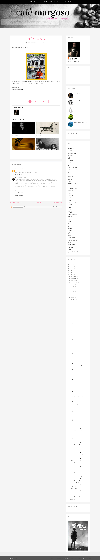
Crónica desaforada (75, 311)
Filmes (69, 193)
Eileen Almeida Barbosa (20, 169)
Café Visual (76, 108)
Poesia (69, 233)
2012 (71, 266)
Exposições (70, 192)
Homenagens (71, 199)
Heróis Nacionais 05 (75, 444)
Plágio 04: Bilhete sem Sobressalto (79, 431)
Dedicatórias (71, 178)
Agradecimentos (72, 150)
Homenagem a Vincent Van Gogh (78, 407)
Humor (69, 200)
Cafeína (36, 1)
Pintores (70, 228)
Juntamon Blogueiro (75, 417)
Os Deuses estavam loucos (77, 337)
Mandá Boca (71, 212)
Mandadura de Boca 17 (76, 359)
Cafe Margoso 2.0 (32, 42)
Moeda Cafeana (71, 218)
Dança (69, 172)
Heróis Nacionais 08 (75, 325)
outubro (73, 280)
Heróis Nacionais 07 (75, 375)
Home (30, 1)
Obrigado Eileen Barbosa (76, 327)
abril (72, 293)
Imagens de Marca (72, 202)
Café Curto (38, 135)
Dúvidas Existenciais (72, 183)
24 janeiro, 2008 (19, 174)
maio (72, 291)
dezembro (73, 276)
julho (72, 286)
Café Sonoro (73, 301)
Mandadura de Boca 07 (76, 484)
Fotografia (70, 195)
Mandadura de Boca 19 (76, 309)
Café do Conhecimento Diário (80, 122)
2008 (71, 274)
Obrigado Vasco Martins (76, 460)
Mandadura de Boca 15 (76, 399)
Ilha (71, 377)
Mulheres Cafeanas (72, 219)
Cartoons (70, 162)
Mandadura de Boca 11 (76, 452)
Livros (69, 209)
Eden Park (70, 185)
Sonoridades (71, 247)
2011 (71, 268)
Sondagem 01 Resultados (77, 405)
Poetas (69, 235)
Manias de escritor (72, 214)
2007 (71, 499)
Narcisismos (71, 225)
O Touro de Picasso (78, 100)
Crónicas (52, 1)
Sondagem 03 (74, 319)
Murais (69, 221)
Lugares (70, 211)
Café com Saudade (40, 151)
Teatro (69, 249)
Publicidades (71, 239)
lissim (22, 89)
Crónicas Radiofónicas (73, 169)
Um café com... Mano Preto (77, 383)
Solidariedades (71, 244)
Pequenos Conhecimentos (74, 226)
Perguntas (60, 1)
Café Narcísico (36, 39)
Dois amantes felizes (75, 393)
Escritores (70, 190)
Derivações (73, 331)
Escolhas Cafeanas (72, 188)
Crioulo (69, 165)
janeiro (72, 299)
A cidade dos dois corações (77, 365)
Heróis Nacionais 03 (75, 480)
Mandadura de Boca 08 (76, 478)
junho (72, 289)
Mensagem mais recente (16, 202)
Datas (69, 174)
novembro (73, 278)
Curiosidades (71, 171)
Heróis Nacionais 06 (75, 409)
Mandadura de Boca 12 (76, 443)
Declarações (44, 1)
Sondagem (70, 246)
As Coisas (73, 303)
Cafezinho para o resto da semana (79, 371)
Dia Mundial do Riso (75, 387)
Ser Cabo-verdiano (72, 240)
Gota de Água (74, 315)
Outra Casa (68, 1)
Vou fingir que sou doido (76, 472)
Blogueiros (70, 155)
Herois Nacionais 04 (75, 463)
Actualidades (71, 148)
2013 (71, 264)
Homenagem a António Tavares (78, 307)
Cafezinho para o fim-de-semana (78, 433)
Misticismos (70, 216)
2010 (71, 270)
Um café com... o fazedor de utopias (79, 349)
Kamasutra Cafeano (78, 93)
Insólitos (70, 204)
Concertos (70, 164)
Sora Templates (58, 558)
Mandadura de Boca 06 (76, 490)
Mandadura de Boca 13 (76, 429)
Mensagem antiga (58, 202)
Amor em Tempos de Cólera (77, 345)
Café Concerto (74, 355)
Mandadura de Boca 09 (76, 466)
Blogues (70, 157)
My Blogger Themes (68, 558)
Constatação (15, 135)
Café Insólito (73, 421)
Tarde (72, 347)
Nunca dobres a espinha (76, 436)
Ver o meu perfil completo (74, 61)
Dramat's (70, 181)
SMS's (69, 242)
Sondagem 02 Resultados (77, 321)
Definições (70, 179)
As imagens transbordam (76, 425)
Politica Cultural (71, 237)
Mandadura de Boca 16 (76, 381)
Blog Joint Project (72, 153)
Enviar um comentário (19, 195)
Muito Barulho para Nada (76, 476)
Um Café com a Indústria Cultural (78, 455)
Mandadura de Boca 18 (76, 333)
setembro (73, 282)
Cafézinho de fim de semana (77, 335)
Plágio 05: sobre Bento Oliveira (78, 397)
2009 (71, 272)
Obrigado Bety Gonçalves (76, 488)
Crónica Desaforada (75, 423)
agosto (72, 284)
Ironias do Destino (72, 205)
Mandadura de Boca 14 (76, 415)
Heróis (69, 197)
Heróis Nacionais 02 (75, 496)
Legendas (70, 207)
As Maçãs (76, 115)
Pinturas (70, 230)
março (72, 295)
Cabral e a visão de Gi (76, 367)
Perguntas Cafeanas (75, 305)
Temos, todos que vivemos (77, 494)
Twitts (69, 253)
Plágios (69, 232)
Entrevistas (70, 186)
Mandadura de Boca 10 (76, 458)
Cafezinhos (70, 160)
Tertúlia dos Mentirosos (73, 251)
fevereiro (73, 297)
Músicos (70, 223)
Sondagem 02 (74, 403)
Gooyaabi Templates (86, 558)
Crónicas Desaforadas (73, 167)
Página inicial (38, 202)
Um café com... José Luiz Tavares (78, 389)
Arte (69, 152)
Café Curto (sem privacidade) (18, 151)
